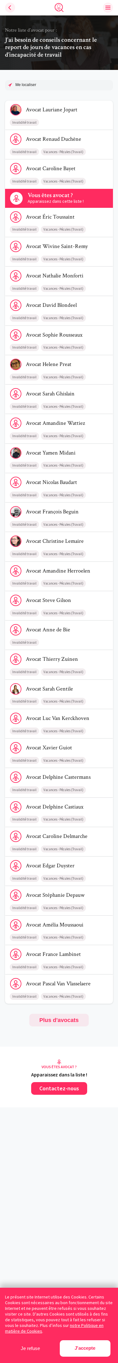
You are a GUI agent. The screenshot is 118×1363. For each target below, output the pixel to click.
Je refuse (30, 1348)
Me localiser (25, 85)
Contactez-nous (59, 1088)
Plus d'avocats (59, 1020)
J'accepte (85, 1348)
